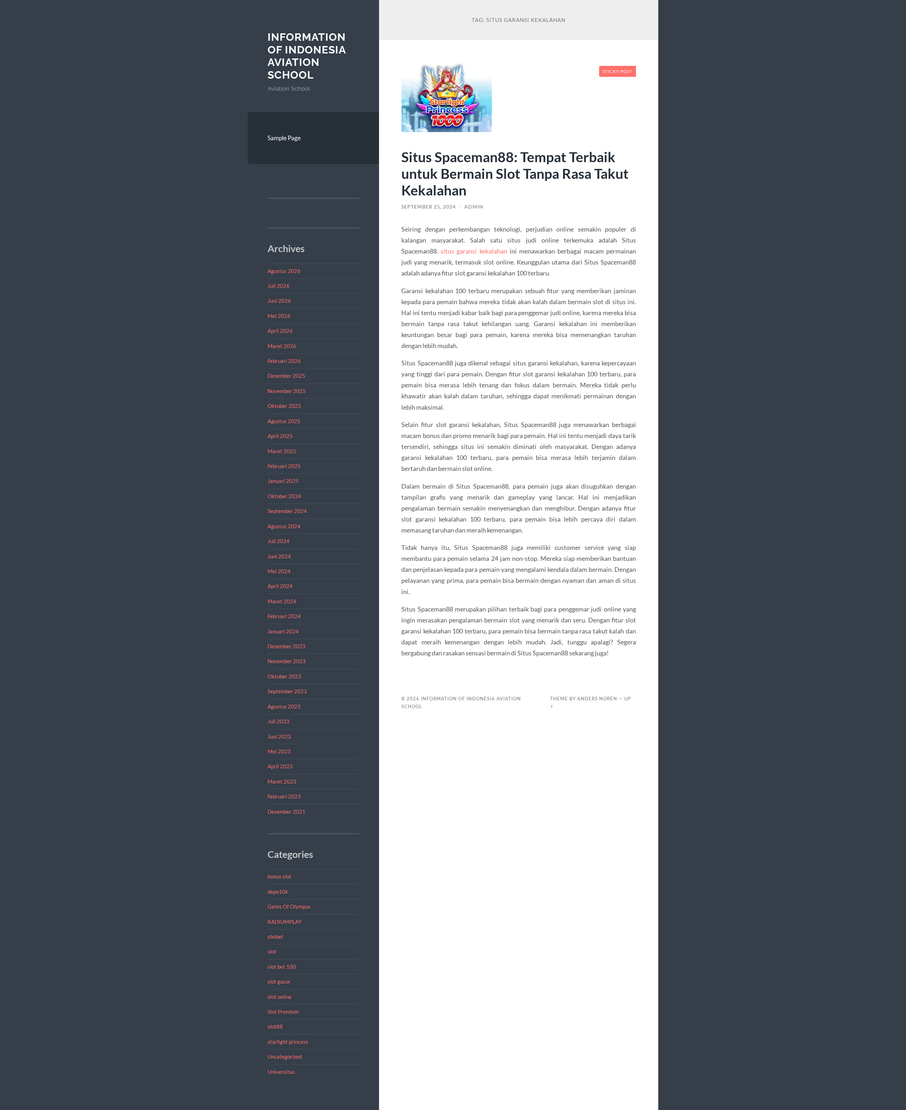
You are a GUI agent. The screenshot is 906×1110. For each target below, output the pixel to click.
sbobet (275, 936)
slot (272, 951)
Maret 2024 (282, 601)
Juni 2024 (279, 556)
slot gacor (279, 981)
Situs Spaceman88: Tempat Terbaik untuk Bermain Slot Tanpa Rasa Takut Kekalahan (515, 173)
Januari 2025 (283, 481)
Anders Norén (597, 698)
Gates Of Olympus (289, 906)
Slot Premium (283, 1011)
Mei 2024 (279, 571)
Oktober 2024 (284, 496)
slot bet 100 (282, 966)
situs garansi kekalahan (474, 251)
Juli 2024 (278, 541)
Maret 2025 (282, 451)
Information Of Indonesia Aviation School (307, 56)
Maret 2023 (282, 781)
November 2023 (287, 661)
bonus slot (279, 876)
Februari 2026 (284, 361)
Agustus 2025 (284, 421)
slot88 (275, 1026)
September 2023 (287, 691)
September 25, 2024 (428, 207)
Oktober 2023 (284, 676)
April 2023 (280, 766)
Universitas (281, 1072)
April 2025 (280, 436)
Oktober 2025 (284, 406)
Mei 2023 (279, 751)
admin (473, 207)
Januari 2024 (283, 631)
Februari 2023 (284, 796)
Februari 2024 (284, 616)
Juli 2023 (278, 721)
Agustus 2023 (284, 706)
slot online (280, 997)
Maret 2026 (282, 346)
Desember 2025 (286, 375)
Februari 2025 (284, 466)
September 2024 (287, 511)
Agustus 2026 (284, 271)
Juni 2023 (279, 736)
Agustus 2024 (284, 526)
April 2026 (280, 331)
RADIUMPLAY (285, 921)
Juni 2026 (279, 300)
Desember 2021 (286, 811)
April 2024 (280, 586)
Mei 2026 (279, 316)
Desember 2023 (286, 646)
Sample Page (284, 138)
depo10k (278, 891)
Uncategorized (285, 1056)
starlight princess (288, 1041)
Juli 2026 (278, 286)
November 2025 (287, 391)
